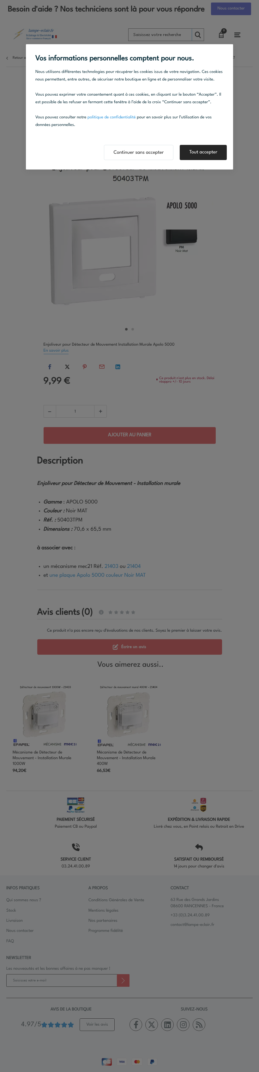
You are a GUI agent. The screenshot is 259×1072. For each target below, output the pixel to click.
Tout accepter (203, 152)
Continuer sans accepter (139, 152)
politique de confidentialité (111, 118)
